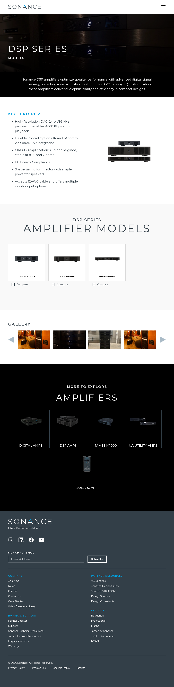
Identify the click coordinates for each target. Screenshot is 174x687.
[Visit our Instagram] (11, 540)
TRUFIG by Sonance (103, 636)
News (11, 586)
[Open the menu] (163, 7)
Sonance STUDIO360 (103, 591)
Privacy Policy (16, 667)
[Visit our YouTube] (41, 540)
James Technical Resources (24, 636)
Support (13, 625)
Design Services (100, 596)
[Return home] (87, 521)
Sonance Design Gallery (105, 586)
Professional (98, 620)
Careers (12, 591)
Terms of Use (38, 667)
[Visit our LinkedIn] (21, 540)
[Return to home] (24, 7)
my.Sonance (98, 580)
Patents (80, 667)
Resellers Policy (61, 667)
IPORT (95, 641)
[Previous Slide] (12, 340)
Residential (97, 615)
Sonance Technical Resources (25, 631)
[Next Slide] (162, 340)
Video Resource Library (22, 606)
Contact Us (14, 596)
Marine (95, 625)
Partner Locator (17, 620)
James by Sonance (102, 631)
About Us (13, 580)
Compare (22, 284)
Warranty (13, 646)
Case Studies (15, 601)
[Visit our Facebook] (31, 540)
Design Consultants (102, 601)
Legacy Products (18, 641)
